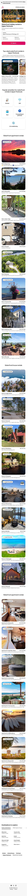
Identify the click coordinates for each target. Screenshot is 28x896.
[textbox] (7, 39)
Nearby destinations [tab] (6, 827)
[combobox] (13, 34)
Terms (15, 889)
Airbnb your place (20, 7)
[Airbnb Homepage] (3, 7)
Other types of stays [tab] (17, 827)
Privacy (11, 889)
